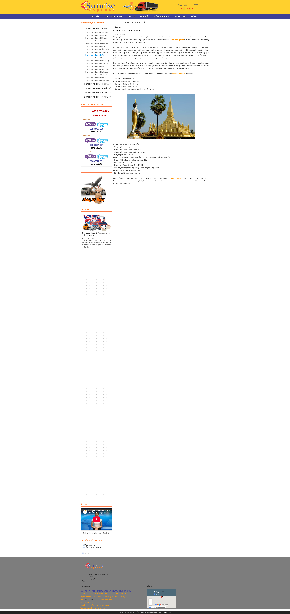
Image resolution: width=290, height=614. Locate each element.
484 (103, 412)
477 (110, 409)
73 (83, 280)
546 (100, 433)
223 (103, 327)
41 (96, 268)
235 (83, 333)
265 (93, 341)
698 (96, 483)
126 (110, 294)
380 (86, 380)
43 (103, 268)
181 (83, 315)
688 (93, 480)
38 (86, 268)
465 (100, 406)
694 (83, 483)
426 (90, 394)
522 (110, 424)
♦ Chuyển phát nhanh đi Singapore (96, 38)
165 (90, 309)
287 (107, 347)
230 (96, 330)
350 (107, 368)
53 (107, 271)
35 (107, 265)
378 (110, 377)
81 (110, 280)
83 (86, 283)
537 (100, 430)
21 (90, 262)
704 (86, 486)
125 (107, 294)
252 (110, 336)
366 (100, 374)
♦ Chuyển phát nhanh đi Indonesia (96, 52)
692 (107, 480)
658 (83, 471)
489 (90, 415)
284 (96, 347)
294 (100, 350)
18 (110, 259)
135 (110, 297)
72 (110, 277)
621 (110, 456)
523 (83, 427)
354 (90, 371)
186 (100, 315)
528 (100, 427)
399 (90, 386)
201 (90, 321)
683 (107, 477)
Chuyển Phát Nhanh (113, 16)
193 (93, 318)
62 (107, 274)
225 (110, 327)
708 (100, 486)
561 (90, 439)
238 (93, 333)
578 (86, 445)
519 (100, 424)
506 (86, 421)
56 (86, 274)
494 (107, 415)
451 (83, 403)
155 (86, 306)
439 (103, 397)
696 (90, 483)
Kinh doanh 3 (86, 152)
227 (86, 330)
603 (110, 450)
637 (103, 462)
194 (96, 318)
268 (103, 341)
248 (96, 336)
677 (86, 477)
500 (96, 418)
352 (83, 371)
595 (83, 450)
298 (83, 353)
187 (103, 315)
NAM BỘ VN (167, 612)
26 (107, 262)
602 (107, 450)
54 (110, 271)
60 (100, 274)
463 (93, 406)
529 (103, 427)
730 (83, 495)
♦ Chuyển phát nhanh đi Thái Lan (96, 66)
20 (86, 262)
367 (103, 374)
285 (100, 347)
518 (96, 424)
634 (93, 462)
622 (83, 459)
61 (103, 274)
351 (110, 368)
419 (96, 391)
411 (100, 389)
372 (90, 377)
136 (83, 300)
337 (93, 365)
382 (93, 380)
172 (83, 312)
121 (93, 294)
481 (93, 412)
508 (93, 421)
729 (110, 492)
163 (83, 309)
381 (90, 380)
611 (107, 453)
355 (93, 371)
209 (86, 324)
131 (96, 297)
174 (90, 312)
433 (83, 397)
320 (96, 359)
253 (83, 338)
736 (103, 495)
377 (107, 377)
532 (83, 430)
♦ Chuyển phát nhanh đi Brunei (95, 77)
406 (83, 389)
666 (110, 471)
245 (86, 336)
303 (100, 353)
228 (90, 330)
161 (107, 306)
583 (103, 445)
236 (86, 333)
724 (93, 492)
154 (83, 306)
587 (86, 447)
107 (107, 288)
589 (93, 447)
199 (83, 321)
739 (95, 498)
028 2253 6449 (100, 111)
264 (90, 341)
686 (86, 480)
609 (100, 453)
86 (96, 283)
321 (100, 359)
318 (90, 359)
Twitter (90, 576)
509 (96, 421)
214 (103, 324)
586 (83, 447)
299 (86, 353)
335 (86, 365)
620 (107, 456)
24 (100, 262)
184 (93, 315)
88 (103, 283)
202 (93, 321)
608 (96, 453)
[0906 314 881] (91, 140)
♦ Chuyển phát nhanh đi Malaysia (96, 75)
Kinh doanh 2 (86, 135)
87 (100, 283)
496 (83, 418)
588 (90, 447)
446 (96, 400)
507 (90, 421)
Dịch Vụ (131, 16)
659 (86, 471)
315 (110, 356)
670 (93, 474)
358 (103, 371)
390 (90, 383)
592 (103, 447)
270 (110, 341)
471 (90, 409)
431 (107, 394)
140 (96, 300)
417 (90, 391)
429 (100, 394)
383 (96, 380)
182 (86, 315)
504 (110, 418)
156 (90, 306)
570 (90, 442)
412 (103, 389)
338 (96, 365)
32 (96, 265)
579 (90, 445)
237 (90, 333)
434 (86, 397)
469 (83, 409)
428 (96, 394)
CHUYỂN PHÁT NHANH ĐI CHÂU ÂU (97, 84)
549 (110, 433)
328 (93, 362)
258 (100, 338)
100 (83, 288)
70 (103, 277)
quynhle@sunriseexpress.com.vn (98, 605)
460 (83, 406)
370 (83, 377)
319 (93, 359)
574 (103, 442)
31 (93, 265)
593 (107, 447)
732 (90, 495)
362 (86, 374)
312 (100, 356)
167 (96, 309)
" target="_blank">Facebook (98, 574)
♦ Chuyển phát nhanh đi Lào (94, 55)
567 (110, 439)
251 (107, 336)
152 (107, 303)
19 (83, 262)
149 (96, 303)
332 (107, 362)
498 (90, 418)
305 (107, 353)
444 (90, 400)
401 (96, 386)
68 (96, 277)
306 (110, 353)
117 (110, 291)
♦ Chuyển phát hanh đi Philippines (96, 35)
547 (103, 433)
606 (90, 453)
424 (83, 394)
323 (107, 359)
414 (110, 389)
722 (86, 492)
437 (96, 397)
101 (86, 288)
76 (93, 280)
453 (90, 403)
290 (86, 350)
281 (86, 347)
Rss (83, 581)
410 (96, 389)
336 (90, 365)
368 (107, 374)
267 (100, 341)
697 (93, 483)
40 (93, 268)
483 (100, 412)
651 (90, 468)
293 (96, 350)
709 (103, 486)
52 (103, 271)
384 (100, 380)
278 (107, 344)
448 (103, 400)
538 (103, 430)
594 (110, 447)
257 (96, 338)
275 (96, 344)
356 (96, 371)
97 (103, 285)
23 (96, 262)
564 (100, 439)
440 (107, 397)
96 (100, 285)
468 (110, 406)
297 (110, 350)
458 (107, 403)
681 (100, 477)
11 (86, 259)
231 (100, 330)
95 (96, 285)
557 (107, 436)
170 (107, 309)
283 (93, 347)
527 (96, 427)
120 (90, 294)
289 (83, 350)
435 (90, 397)
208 (83, 324)
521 (107, 424)
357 (100, 371)
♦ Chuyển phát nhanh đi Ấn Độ (95, 46)
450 (110, 400)
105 (100, 288)
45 (110, 268)
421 (103, 391)
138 (90, 300)
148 (93, 303)
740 (98, 498)
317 (86, 359)
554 (96, 436)
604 (83, 453)
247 (93, 336)
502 (103, 418)
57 (90, 274)
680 (96, 477)
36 (110, 265)
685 (83, 480)
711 (110, 486)
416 (86, 391)
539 (107, 430)
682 (103, 477)
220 (93, 327)
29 (86, 265)
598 (93, 450)
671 (96, 474)
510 (100, 421)
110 (86, 291)
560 (86, 439)
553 (93, 436)
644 (96, 465)
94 (93, 285)
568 (83, 442)
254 (86, 338)
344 (86, 368)
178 (103, 312)
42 (100, 268)
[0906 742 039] (91, 157)
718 (103, 489)
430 (103, 394)
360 (110, 371)
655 (103, 468)
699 (100, 483)
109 (83, 291)
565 (103, 439)
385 (103, 380)
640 (83, 465)
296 (107, 350)
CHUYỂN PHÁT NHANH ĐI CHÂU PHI (97, 92)
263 (86, 341)
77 (96, 280)
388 (83, 383)
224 (107, 327)
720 (110, 489)
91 (83, 285)
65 (86, 277)
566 (107, 439)
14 (96, 259)
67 (93, 277)
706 (93, 486)
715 (93, 489)
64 (83, 277)
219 (90, 327)
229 (93, 330)
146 (86, 303)
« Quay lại (117, 27)
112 (93, 291)
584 (107, 445)
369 (110, 374)
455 (96, 403)
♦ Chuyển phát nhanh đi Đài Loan (96, 72)
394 (103, 383)
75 (90, 280)
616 (93, 456)
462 (90, 406)
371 (86, 377)
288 (110, 347)
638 (107, 462)
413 (107, 389)
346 (93, 368)
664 (103, 471)
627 (100, 459)
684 (110, 477)
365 (96, 374)
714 (90, 489)
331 (103, 362)
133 (103, 297)
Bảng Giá (144, 16)
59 (96, 274)
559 (83, 439)
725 (96, 492)
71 (107, 277)
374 (96, 377)
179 (107, 312)
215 (107, 324)
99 (110, 285)
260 (107, 338)
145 (83, 303)
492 (100, 415)
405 (110, 386)
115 (103, 291)
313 (103, 356)
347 (96, 368)
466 (103, 406)
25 (103, 262)
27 (110, 262)
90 (110, 283)
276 (100, 344)
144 (110, 300)
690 (100, 480)
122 (96, 294)
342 (110, 365)
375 (100, 377)
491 (96, 415)
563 (96, 439)
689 (96, 480)
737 (107, 495)
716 (96, 489)
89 (107, 283)
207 (110, 321)
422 (107, 391)
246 (90, 336)
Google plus (92, 579)
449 (107, 400)
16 (103, 259)
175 (93, 312)
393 (100, 383)
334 (83, 365)
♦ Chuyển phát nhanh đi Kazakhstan (97, 80)
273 (90, 344)
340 (103, 365)
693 (110, 480)
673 (103, 474)
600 (100, 450)
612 (110, 453)
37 (83, 268)
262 (83, 341)
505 (83, 421)
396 (110, 383)
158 (96, 306)
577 (83, 445)
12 (90, 259)
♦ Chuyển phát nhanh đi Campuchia (96, 32)
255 (90, 338)
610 (103, 453)
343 (83, 368)
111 (90, 291)
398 (86, 386)
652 (93, 468)
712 (83, 489)
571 (93, 442)
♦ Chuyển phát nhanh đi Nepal (94, 58)
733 (93, 495)
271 (83, 344)
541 (83, 433)
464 (96, 406)
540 (110, 430)
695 (86, 483)
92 (86, 285)
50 (96, 271)
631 (83, 462)
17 (107, 259)
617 (96, 456)
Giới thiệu (95, 16)
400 (93, 386)
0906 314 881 (100, 115)
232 (103, 330)
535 (93, 430)
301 (93, 353)
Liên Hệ (194, 16)
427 (93, 394)
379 (83, 380)
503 (107, 418)
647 (107, 465)
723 (90, 492)
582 (100, 445)
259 (103, 338)
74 (86, 280)
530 (107, 427)
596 (86, 450)
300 (90, 353)
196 (103, 318)
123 (100, 294)
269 (107, 341)
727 (103, 492)
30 (90, 265)
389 (86, 383)
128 (86, 297)
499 (93, 418)
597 (90, 450)
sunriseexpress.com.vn (96, 608)
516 (90, 424)
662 (96, 471)
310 (93, 356)
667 (83, 474)
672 (100, 474)
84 (90, 283)
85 (93, 283)
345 (90, 368)
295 (103, 350)
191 (86, 318)
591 (100, 447)
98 (107, 285)
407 (86, 389)
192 (90, 318)
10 (83, 259)
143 (107, 300)
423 (110, 391)
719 (107, 489)
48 (90, 271)
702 (110, 483)
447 (100, 400)
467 (107, 406)
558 (110, 436)
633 (90, 462)
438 (100, 397)
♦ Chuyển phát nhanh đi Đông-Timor (97, 69)
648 (110, 465)
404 (107, 386)
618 (100, 456)
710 (107, 486)
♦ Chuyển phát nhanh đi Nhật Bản (96, 43)
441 (110, 397)
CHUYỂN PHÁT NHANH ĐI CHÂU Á (96, 29)
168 (100, 309)
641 (86, 465)
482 (96, 412)
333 (110, 362)
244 (83, 336)
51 (100, 271)
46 (83, 271)
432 (110, 394)
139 (93, 300)
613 (83, 456)
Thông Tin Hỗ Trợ (161, 16)
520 (103, 424)
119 (86, 294)
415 (83, 391)
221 (96, 327)
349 (103, 368)
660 (90, 471)
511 (103, 421)
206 (107, 321)
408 (90, 389)
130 (93, 297)
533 (86, 430)
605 (86, 453)
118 (83, 294)
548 (107, 433)
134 (107, 297)
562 (93, 439)
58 (93, 274)
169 (103, 309)
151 (103, 303)
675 (110, 474)
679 (93, 477)
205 (103, 321)
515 (86, 424)
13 (93, 259)
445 (93, 400)
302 (96, 353)
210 (90, 324)
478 (83, 412)
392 (96, 383)
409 (93, 389)
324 (110, 359)
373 (93, 377)
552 (90, 436)
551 (86, 436)
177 (100, 312)
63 (110, 274)
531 (110, 427)
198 (110, 318)
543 (90, 433)
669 (90, 474)
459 (110, 403)
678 (90, 477)
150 (100, 303)
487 (83, 415)
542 (86, 433)
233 (107, 330)
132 (100, 297)
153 (110, 303)
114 (100, 291)
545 (96, 433)
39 (90, 268)
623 (86, 459)
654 (100, 468)
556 (103, 436)
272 (86, 344)
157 (93, 306)
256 (93, 338)
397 (83, 386)
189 (110, 315)
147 (90, 303)
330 (100, 362)
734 (96, 495)
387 (110, 380)
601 (103, 450)
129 (90, 297)
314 (107, 356)
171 (110, 309)
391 (93, 383)
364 (93, 374)
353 (86, 371)
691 (103, 480)
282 (90, 347)
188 (107, 315)
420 (100, 391)
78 (100, 280)
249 (100, 336)
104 (96, 288)
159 (100, 306)
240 (100, 333)
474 (100, 409)
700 (103, 483)
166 (93, 309)
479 (86, 412)
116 (107, 291)
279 (110, 344)
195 (100, 318)
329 (96, 362)
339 (100, 365)
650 (86, 468)
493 (103, 415)
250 (103, 336)
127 (83, 297)
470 (86, 409)
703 (83, 486)
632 (86, 462)
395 (107, 383)
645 (100, 465)
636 (100, 462)
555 (100, 436)
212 (96, 324)
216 (110, 324)
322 (103, 359)
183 (90, 315)
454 (93, 403)
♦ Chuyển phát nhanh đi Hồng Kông (96, 49)
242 (107, 333)
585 (110, 445)
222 (100, 327)
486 (110, 412)
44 (107, 268)
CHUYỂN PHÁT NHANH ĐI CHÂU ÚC (97, 97)
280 (83, 347)
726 (100, 492)
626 (96, 459)
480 (90, 412)
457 (103, 403)
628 (103, 459)
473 (96, 409)
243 (110, 333)
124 (103, 294)
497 (86, 418)
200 (86, 321)
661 (93, 471)
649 (83, 468)
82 (83, 283)
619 (103, 456)
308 (86, 356)
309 (90, 356)
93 (90, 285)
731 (86, 495)
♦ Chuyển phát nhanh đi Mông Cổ (96, 63)
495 (110, 415)
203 (96, 321)
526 (93, 427)
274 (93, 344)
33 (100, 265)
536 (96, 430)
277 (103, 344)
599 (96, 450)
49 (93, 271)
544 (93, 433)
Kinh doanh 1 (86, 119)
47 (86, 271)
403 (103, 386)
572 (96, 442)
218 (86, 327)
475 (103, 409)
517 (93, 424)
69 (100, 277)
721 (83, 492)
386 (107, 380)
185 (96, 315)
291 (90, 350)
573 (100, 442)
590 (96, 447)
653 (96, 468)
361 (83, 374)
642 (90, 465)
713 (86, 489)
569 (86, 442)
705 (90, 486)
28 (83, 265)
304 (103, 353)
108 (110, 288)
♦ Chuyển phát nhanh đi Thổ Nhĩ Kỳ (96, 60)
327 (90, 362)
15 (100, 259)
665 (107, 471)
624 (90, 459)
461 (86, 406)
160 (103, 306)
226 (83, 330)
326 (86, 362)
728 (107, 492)
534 (90, 430)
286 (103, 347)
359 (107, 371)
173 (86, 312)
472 (93, 409)
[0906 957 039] (91, 124)
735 (100, 495)
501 (100, 418)
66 (90, 277)
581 (96, 445)
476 (107, 409)
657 (110, 468)
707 (96, 486)
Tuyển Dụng (180, 16)
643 (93, 465)
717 (100, 489)
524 (86, 427)
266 (96, 341)
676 (83, 477)
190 (83, 318)
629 (107, 459)
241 (103, 333)
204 (100, 321)
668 (86, 474)
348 (100, 368)
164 (86, 309)
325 (83, 362)
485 (107, 412)
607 (93, 453)
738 (110, 495)
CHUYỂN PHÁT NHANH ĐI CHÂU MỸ (97, 88)
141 (100, 300)
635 (96, 462)
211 (93, 324)
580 (93, 445)
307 (83, 356)
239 (96, 333)
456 (100, 403)
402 (100, 386)
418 (93, 391)
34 (103, 265)
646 (103, 465)
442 (83, 400)
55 (83, 274)
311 (96, 356)
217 (83, 327)
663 (100, 471)
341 (107, 365)
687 (90, 480)
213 (100, 324)
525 (90, 427)
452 (86, 403)
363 (90, 374)
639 (110, 462)
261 (110, 338)
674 (107, 474)
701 (107, 483)
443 (86, 400)
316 (83, 359)
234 (110, 330)
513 (110, 421)
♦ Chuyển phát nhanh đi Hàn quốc (96, 41)
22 (93, 262)
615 (90, 456)
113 (96, 291)
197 (107, 318)
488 (86, 415)
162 (110, 306)
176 (96, 312)
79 (103, 280)
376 (103, 377)
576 (110, 442)
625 (93, 459)
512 (107, 421)
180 (110, 312)
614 (86, 456)
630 (110, 459)
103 (93, 288)
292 (93, 350)
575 (107, 442)
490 (93, 415)
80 (107, 280)
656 (107, 468)
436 (93, 397)
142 (103, 300)
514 (83, 424)
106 (103, 288)
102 (90, 288)
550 (83, 436)
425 (86, 394)
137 (86, 300)
